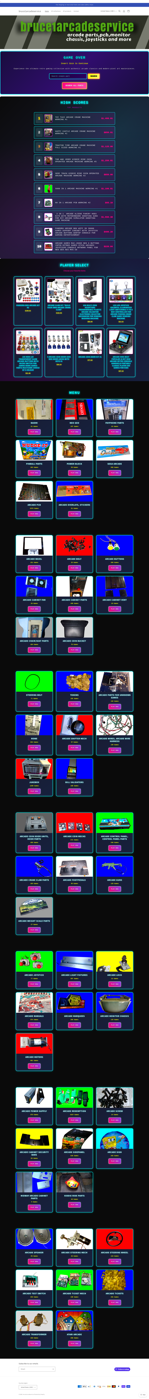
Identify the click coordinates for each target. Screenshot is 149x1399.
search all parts (74, 86)
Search (93, 76)
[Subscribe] (53, 1369)
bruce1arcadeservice (28, 1394)
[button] (119, 11)
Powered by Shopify (39, 1394)
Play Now (34, 432)
